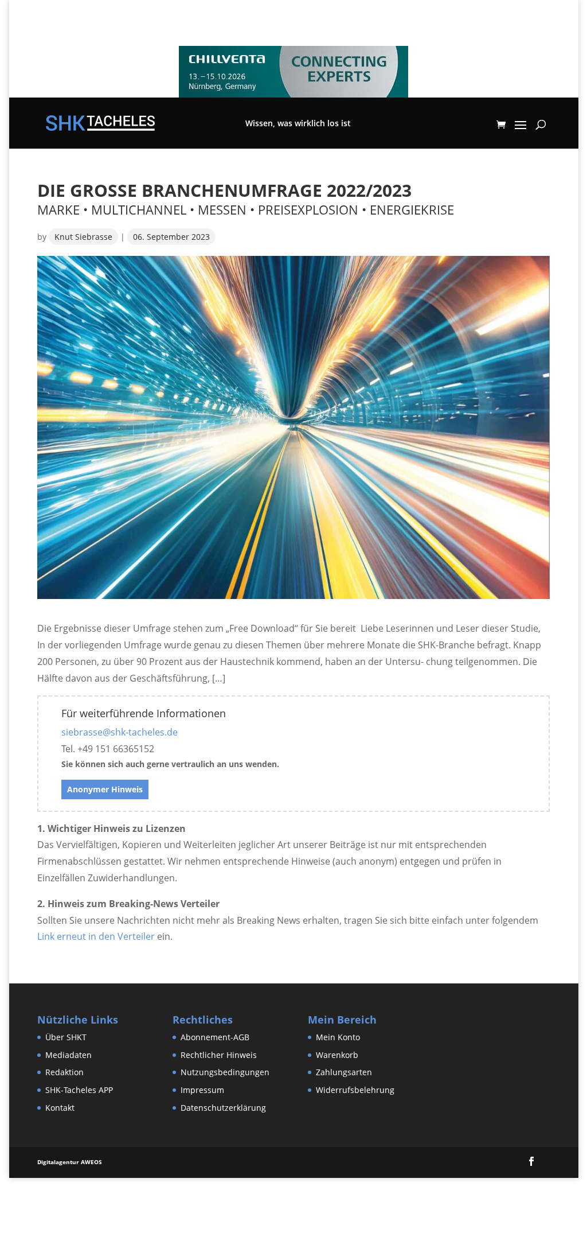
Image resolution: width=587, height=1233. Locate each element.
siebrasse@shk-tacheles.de (119, 732)
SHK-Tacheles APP (79, 1089)
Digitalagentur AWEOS (69, 1162)
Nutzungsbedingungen (225, 1072)
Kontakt (60, 1107)
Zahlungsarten (344, 1072)
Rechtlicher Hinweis (219, 1054)
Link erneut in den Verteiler (96, 936)
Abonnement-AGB (215, 1037)
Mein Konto (338, 1037)
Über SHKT (66, 1037)
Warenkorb (337, 1054)
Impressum (202, 1089)
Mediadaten (68, 1054)
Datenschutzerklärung (223, 1107)
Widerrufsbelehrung (355, 1089)
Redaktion (64, 1072)
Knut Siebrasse (83, 236)
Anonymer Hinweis (105, 789)
